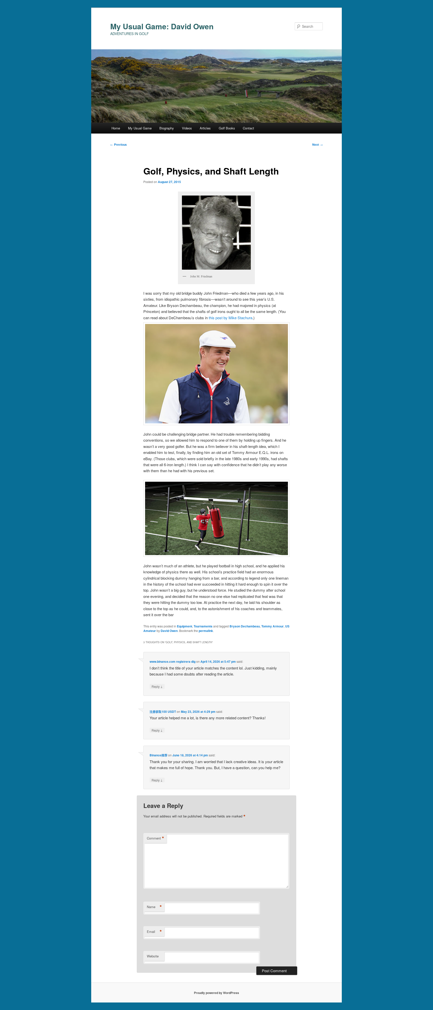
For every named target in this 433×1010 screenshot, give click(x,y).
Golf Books (227, 128)
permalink (206, 630)
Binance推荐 (158, 755)
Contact (248, 128)
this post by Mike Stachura (230, 317)
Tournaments (203, 626)
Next (317, 144)
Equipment (184, 626)
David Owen (169, 630)
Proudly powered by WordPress (216, 992)
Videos (187, 128)
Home (116, 128)
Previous (118, 144)
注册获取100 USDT (163, 711)
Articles (205, 128)
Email (154, 932)
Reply (157, 686)
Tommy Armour (272, 626)
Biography (166, 128)
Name (154, 907)
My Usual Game (140, 128)
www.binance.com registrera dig (172, 661)
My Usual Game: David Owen (161, 26)
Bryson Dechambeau (245, 626)
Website (153, 956)
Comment (155, 838)
